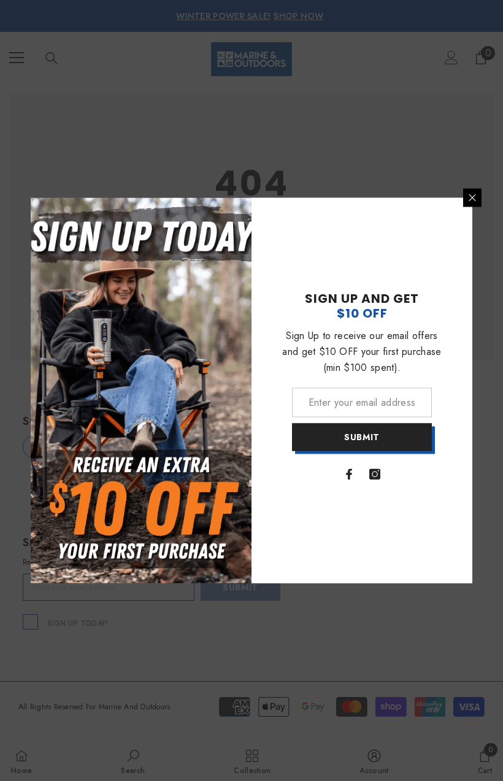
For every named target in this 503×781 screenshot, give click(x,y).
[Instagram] (375, 474)
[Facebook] (349, 474)
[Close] (472, 198)
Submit (362, 437)
